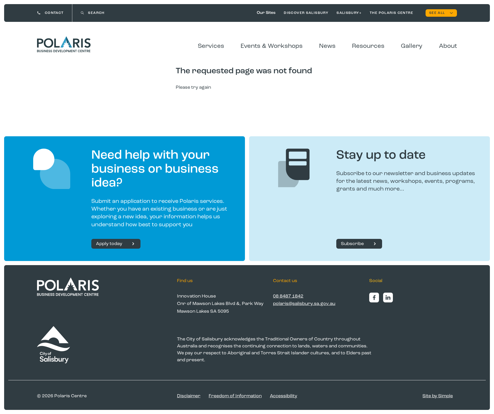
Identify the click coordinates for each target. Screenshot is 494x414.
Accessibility (283, 396)
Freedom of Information (235, 396)
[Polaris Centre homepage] (64, 44)
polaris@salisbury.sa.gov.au (304, 303)
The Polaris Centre (391, 13)
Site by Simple (437, 396)
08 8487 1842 (288, 296)
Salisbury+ (349, 13)
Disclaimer (188, 396)
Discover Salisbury (306, 13)
